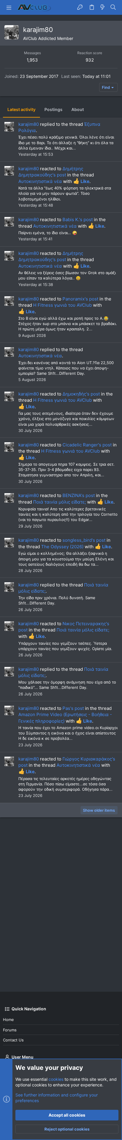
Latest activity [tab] (21, 109)
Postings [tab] (53, 109)
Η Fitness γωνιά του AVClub (62, 305)
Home (8, 1019)
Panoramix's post (80, 299)
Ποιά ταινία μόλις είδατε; (59, 502)
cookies (56, 1079)
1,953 (32, 60)
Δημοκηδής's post (81, 394)
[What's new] (102, 7)
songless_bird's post (83, 540)
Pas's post (73, 708)
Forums (10, 1030)
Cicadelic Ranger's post (87, 445)
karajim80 (28, 124)
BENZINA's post (78, 495)
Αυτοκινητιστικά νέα (40, 181)
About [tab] (77, 109)
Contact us (13, 1040)
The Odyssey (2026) (62, 546)
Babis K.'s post (77, 219)
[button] (9, 7)
